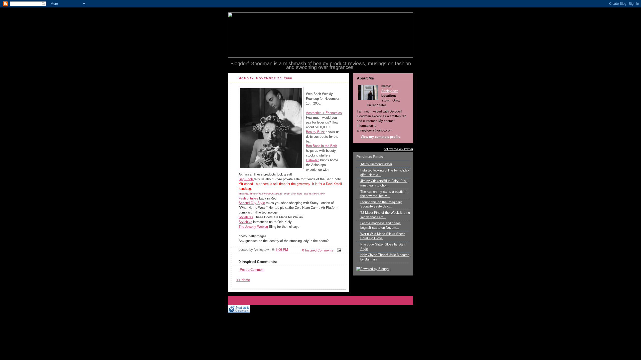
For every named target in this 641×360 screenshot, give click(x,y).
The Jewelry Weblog (253, 226)
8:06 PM (282, 250)
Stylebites (246, 217)
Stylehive (245, 222)
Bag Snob (246, 179)
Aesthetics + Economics (324, 113)
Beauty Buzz (315, 132)
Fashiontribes (248, 198)
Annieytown (389, 91)
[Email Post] (338, 250)
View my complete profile (380, 136)
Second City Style (252, 203)
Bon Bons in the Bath (321, 146)
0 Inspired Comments (317, 250)
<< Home (243, 280)
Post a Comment (252, 270)
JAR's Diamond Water (376, 164)
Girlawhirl (312, 160)
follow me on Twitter (398, 149)
